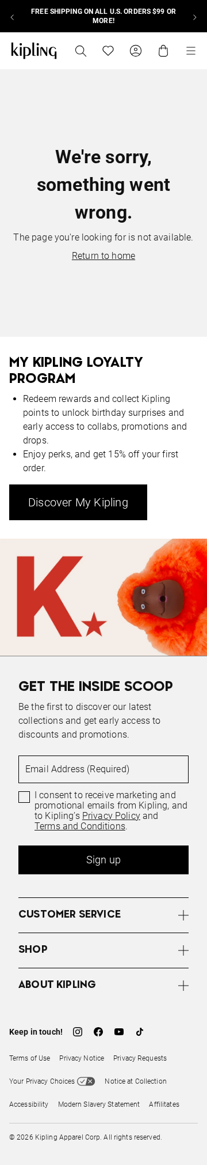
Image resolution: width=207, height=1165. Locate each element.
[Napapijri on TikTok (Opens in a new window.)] (139, 1032)
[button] (103, 915)
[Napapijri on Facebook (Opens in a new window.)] (98, 1032)
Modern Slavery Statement (99, 1104)
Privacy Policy (111, 816)
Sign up (103, 860)
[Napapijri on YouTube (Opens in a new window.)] (119, 1032)
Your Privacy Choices (42, 1081)
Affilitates (164, 1104)
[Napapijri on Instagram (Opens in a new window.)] (77, 1032)
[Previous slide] (12, 16)
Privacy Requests (140, 1058)
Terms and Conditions (79, 826)
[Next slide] (194, 16)
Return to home (103, 255)
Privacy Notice (81, 1058)
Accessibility (29, 1104)
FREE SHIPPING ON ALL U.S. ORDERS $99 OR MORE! (103, 16)
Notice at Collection (135, 1081)
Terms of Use (29, 1058)
